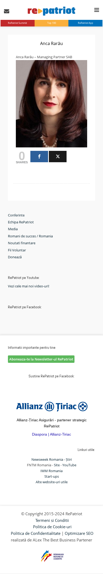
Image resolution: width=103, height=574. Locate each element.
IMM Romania (51, 470)
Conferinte (16, 215)
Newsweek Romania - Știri (51, 459)
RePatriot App (85, 23)
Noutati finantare (21, 243)
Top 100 (51, 23)
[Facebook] (39, 156)
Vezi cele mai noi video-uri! (28, 286)
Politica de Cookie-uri (52, 526)
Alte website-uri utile (52, 482)
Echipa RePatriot (21, 222)
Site (57, 465)
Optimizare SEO (79, 533)
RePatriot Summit (17, 23)
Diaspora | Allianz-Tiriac (51, 434)
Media (13, 229)
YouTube (69, 465)
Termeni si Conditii (52, 520)
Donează (15, 257)
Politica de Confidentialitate (35, 533)
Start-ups (51, 476)
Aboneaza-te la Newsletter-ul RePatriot (41, 359)
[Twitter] (58, 156)
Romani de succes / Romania (30, 236)
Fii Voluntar (17, 250)
